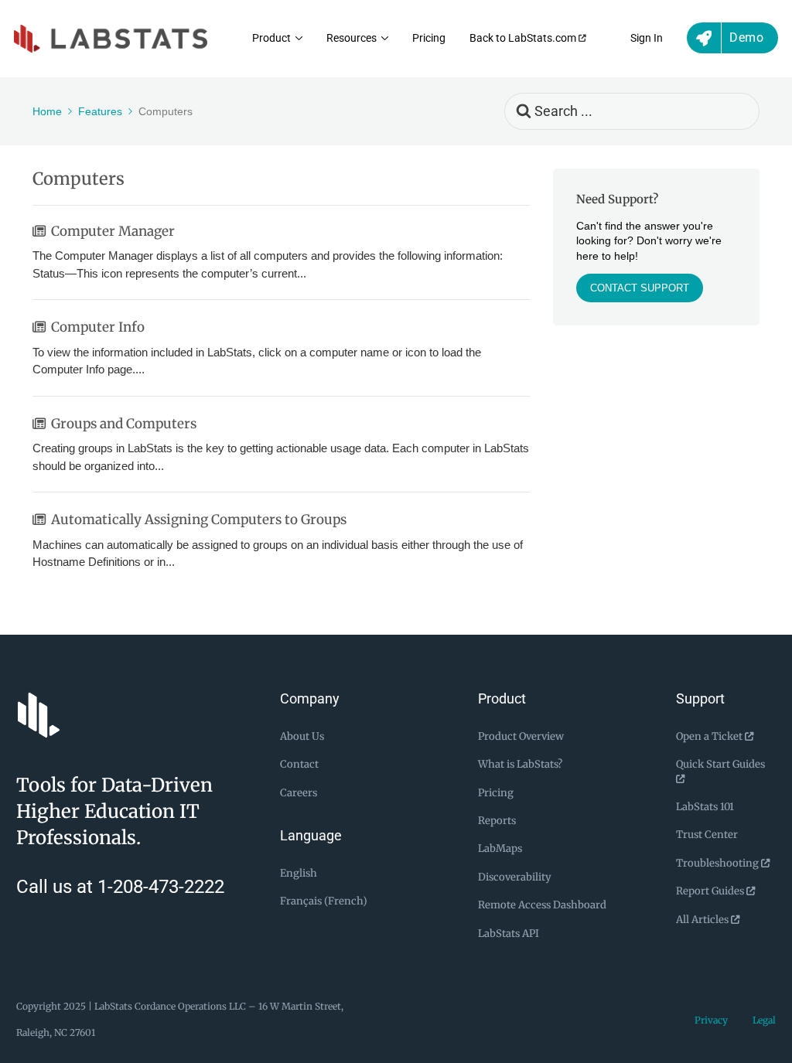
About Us (302, 736)
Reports (497, 820)
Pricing (429, 38)
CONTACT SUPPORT (639, 288)
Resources (351, 38)
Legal (764, 1020)
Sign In (646, 38)
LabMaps (500, 848)
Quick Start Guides (720, 764)
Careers (298, 792)
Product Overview (521, 736)
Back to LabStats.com (524, 38)
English (298, 873)
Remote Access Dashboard (542, 904)
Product (271, 38)
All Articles (703, 919)
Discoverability (514, 877)
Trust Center (707, 834)
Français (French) (323, 901)
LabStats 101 (705, 806)
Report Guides (711, 891)
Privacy (711, 1020)
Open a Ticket (710, 736)
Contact (299, 764)
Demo (746, 37)
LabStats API (508, 933)
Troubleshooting (718, 863)
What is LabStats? (520, 764)
